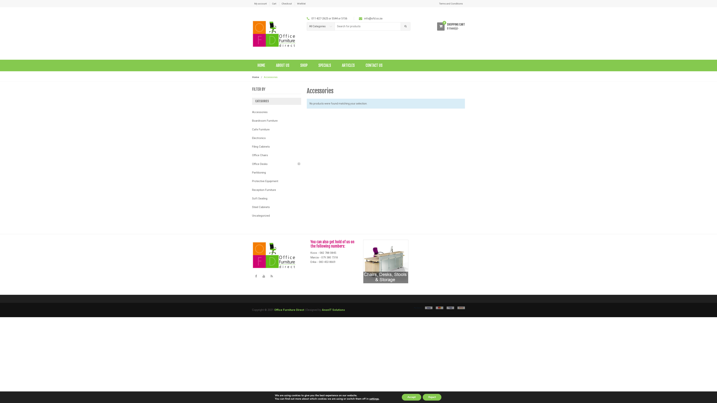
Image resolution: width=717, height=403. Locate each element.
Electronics (259, 138)
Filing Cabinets (261, 146)
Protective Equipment (265, 181)
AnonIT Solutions (333, 310)
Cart (274, 3)
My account (260, 3)
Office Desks (260, 164)
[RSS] (272, 276)
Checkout (287, 3)
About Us (282, 65)
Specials (324, 65)
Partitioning (259, 172)
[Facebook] (256, 276)
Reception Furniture (264, 190)
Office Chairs (260, 155)
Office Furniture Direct (289, 310)
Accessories (260, 112)
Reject (432, 397)
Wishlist (301, 3)
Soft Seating (259, 198)
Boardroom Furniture (265, 120)
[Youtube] (264, 276)
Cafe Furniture (261, 129)
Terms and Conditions (451, 3)
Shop (304, 65)
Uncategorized (261, 215)
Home (261, 65)
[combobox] (368, 26)
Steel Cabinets (261, 207)
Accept (411, 397)
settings (374, 399)
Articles (348, 65)
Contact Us (374, 65)
